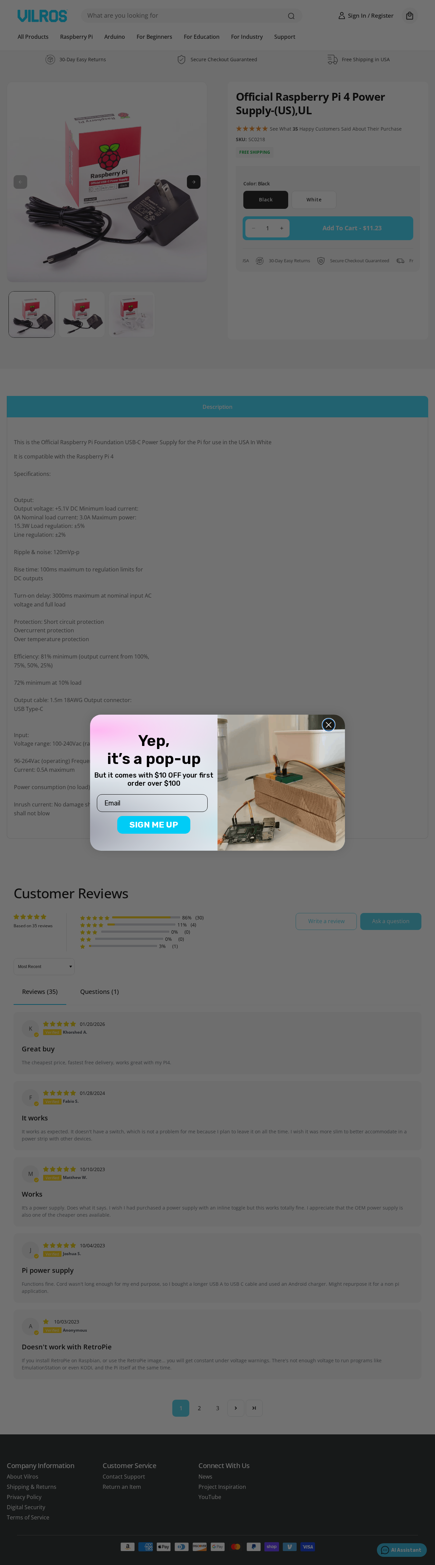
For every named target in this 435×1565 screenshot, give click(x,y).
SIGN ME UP (153, 825)
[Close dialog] (329, 725)
